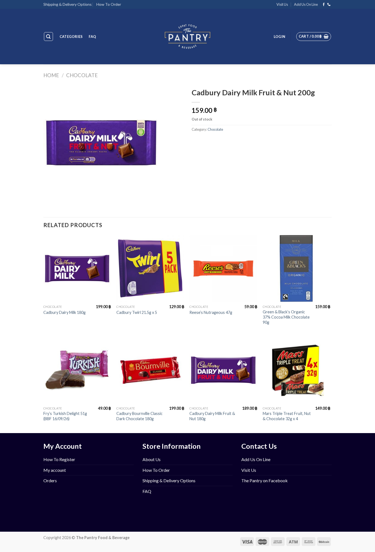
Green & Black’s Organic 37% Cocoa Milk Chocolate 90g (286, 317)
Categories (71, 36)
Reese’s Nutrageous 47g (210, 312)
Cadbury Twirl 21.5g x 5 (136, 312)
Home (51, 75)
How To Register (59, 459)
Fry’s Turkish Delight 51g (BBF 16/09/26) (65, 416)
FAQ (92, 36)
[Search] (48, 36)
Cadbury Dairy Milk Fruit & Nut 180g (212, 416)
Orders (50, 480)
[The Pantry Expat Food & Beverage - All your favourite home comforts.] (187, 36)
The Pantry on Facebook (264, 480)
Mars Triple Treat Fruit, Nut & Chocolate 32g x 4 (287, 416)
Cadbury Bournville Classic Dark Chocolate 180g (139, 416)
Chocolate (82, 75)
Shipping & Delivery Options (67, 4)
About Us (151, 459)
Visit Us (282, 4)
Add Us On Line (306, 4)
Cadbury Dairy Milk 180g (64, 312)
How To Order (108, 4)
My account (54, 470)
